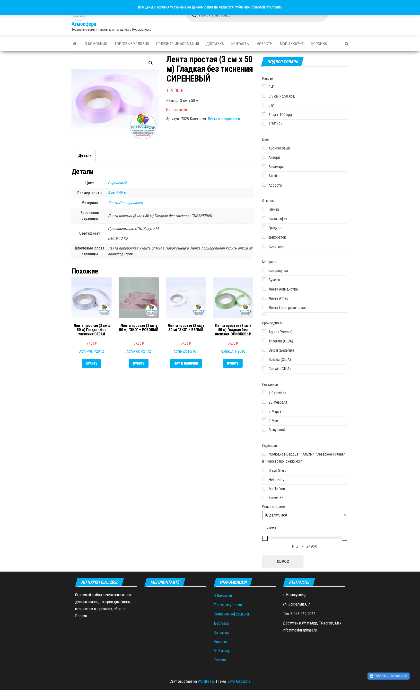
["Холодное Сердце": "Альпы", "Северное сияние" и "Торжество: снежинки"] (264, 454)
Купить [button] (91, 363)
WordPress (206, 681)
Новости (264, 44)
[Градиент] (264, 227)
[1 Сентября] (264, 392)
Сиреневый (117, 183)
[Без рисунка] (264, 270)
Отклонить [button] (274, 7)
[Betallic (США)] (264, 359)
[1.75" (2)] (264, 123)
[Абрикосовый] (264, 148)
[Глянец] (264, 209)
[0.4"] (264, 86)
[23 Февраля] (264, 402)
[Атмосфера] (74, 44)
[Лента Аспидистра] (264, 289)
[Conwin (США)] (264, 368)
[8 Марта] (264, 411)
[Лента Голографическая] (264, 307)
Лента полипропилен (224, 118)
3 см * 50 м (117, 193)
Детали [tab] (84, 155)
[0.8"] (264, 105)
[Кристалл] (264, 246)
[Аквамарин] (264, 166)
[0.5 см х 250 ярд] (264, 96)
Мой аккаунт (292, 44)
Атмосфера (83, 24)
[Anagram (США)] (264, 340)
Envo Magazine (239, 681)
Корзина (319, 44)
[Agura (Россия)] (264, 331)
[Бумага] (264, 279)
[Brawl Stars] (264, 470)
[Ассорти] (264, 185)
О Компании (96, 44)
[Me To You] (264, 488)
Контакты (240, 44)
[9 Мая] (264, 420)
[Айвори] (264, 157)
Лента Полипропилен (125, 202)
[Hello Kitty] (264, 479)
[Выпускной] (264, 430)
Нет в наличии (186, 363)
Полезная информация (177, 44)
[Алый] (264, 175)
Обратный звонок (390, 676)
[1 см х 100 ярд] (264, 114)
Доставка (215, 44)
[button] (150, 63)
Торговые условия (131, 44)
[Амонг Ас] (264, 498)
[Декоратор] (264, 237)
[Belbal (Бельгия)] (264, 350)
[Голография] (264, 218)
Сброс (283, 561)
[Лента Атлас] (264, 298)
